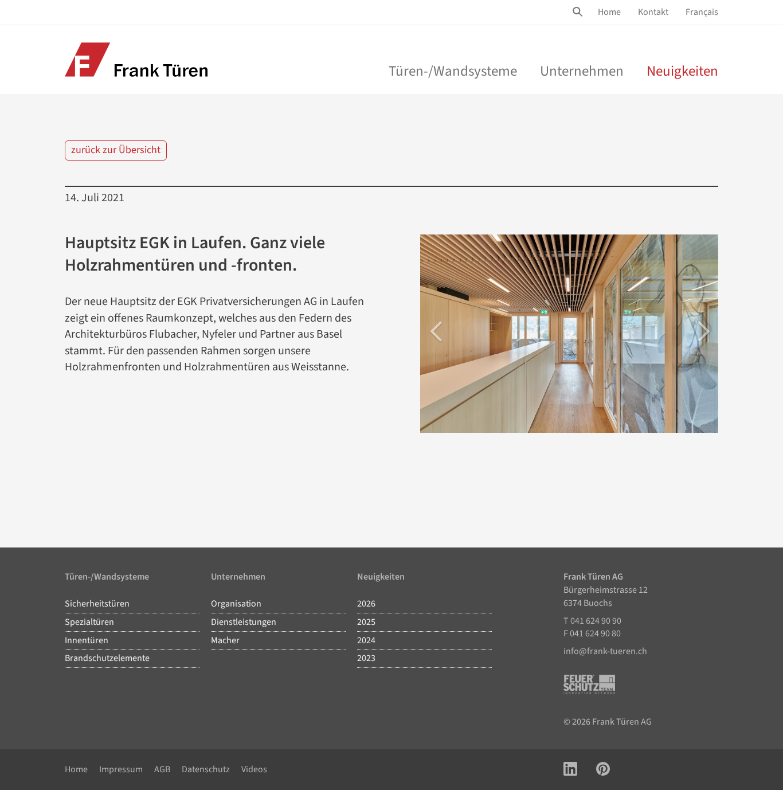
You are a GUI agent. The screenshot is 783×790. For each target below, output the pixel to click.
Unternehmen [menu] (582, 71)
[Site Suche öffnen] (579, 12)
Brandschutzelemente (107, 658)
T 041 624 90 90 (592, 621)
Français (702, 12)
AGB (162, 769)
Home (609, 12)
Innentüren (86, 640)
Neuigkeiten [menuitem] (682, 71)
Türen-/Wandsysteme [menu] (453, 71)
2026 (366, 603)
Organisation (236, 603)
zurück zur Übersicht (115, 150)
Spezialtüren (89, 622)
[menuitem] (609, 12)
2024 (366, 640)
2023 (366, 658)
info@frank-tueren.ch (605, 651)
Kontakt (653, 12)
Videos (254, 769)
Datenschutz (206, 769)
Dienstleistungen (243, 622)
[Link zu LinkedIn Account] (570, 770)
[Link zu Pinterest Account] (603, 770)
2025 (366, 622)
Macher (225, 640)
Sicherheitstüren (97, 603)
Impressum (121, 769)
